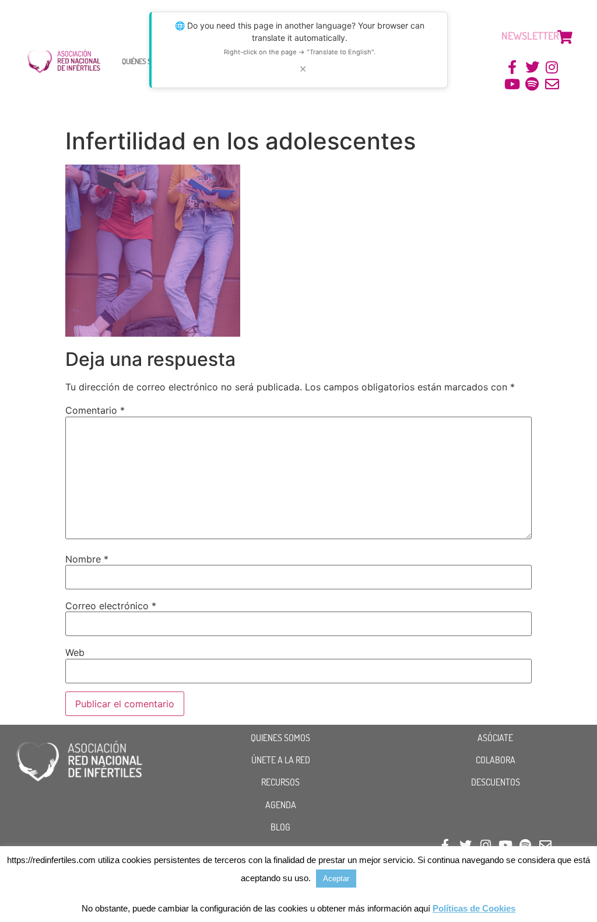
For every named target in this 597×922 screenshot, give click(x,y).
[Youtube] (512, 84)
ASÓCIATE (495, 737)
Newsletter (530, 35)
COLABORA (495, 760)
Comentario (95, 410)
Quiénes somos (144, 61)
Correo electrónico (110, 605)
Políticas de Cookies (474, 908)
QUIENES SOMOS (280, 737)
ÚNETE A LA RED (280, 760)
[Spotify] (532, 84)
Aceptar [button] (336, 878)
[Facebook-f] (512, 67)
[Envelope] (551, 84)
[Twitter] (532, 67)
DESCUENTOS (495, 782)
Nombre (86, 559)
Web (75, 652)
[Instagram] (551, 67)
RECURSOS (280, 782)
